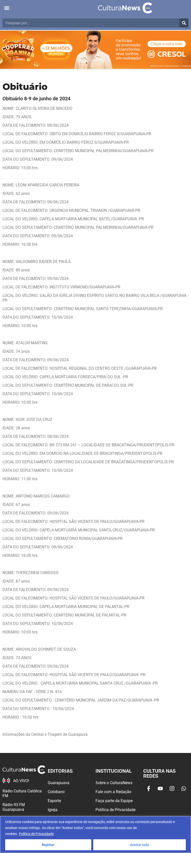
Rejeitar (48, 845)
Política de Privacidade (36, 834)
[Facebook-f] (148, 788)
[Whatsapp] (183, 788)
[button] (6, 8)
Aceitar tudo (139, 845)
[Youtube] (160, 788)
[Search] (184, 22)
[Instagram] (172, 788)
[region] (95, 834)
